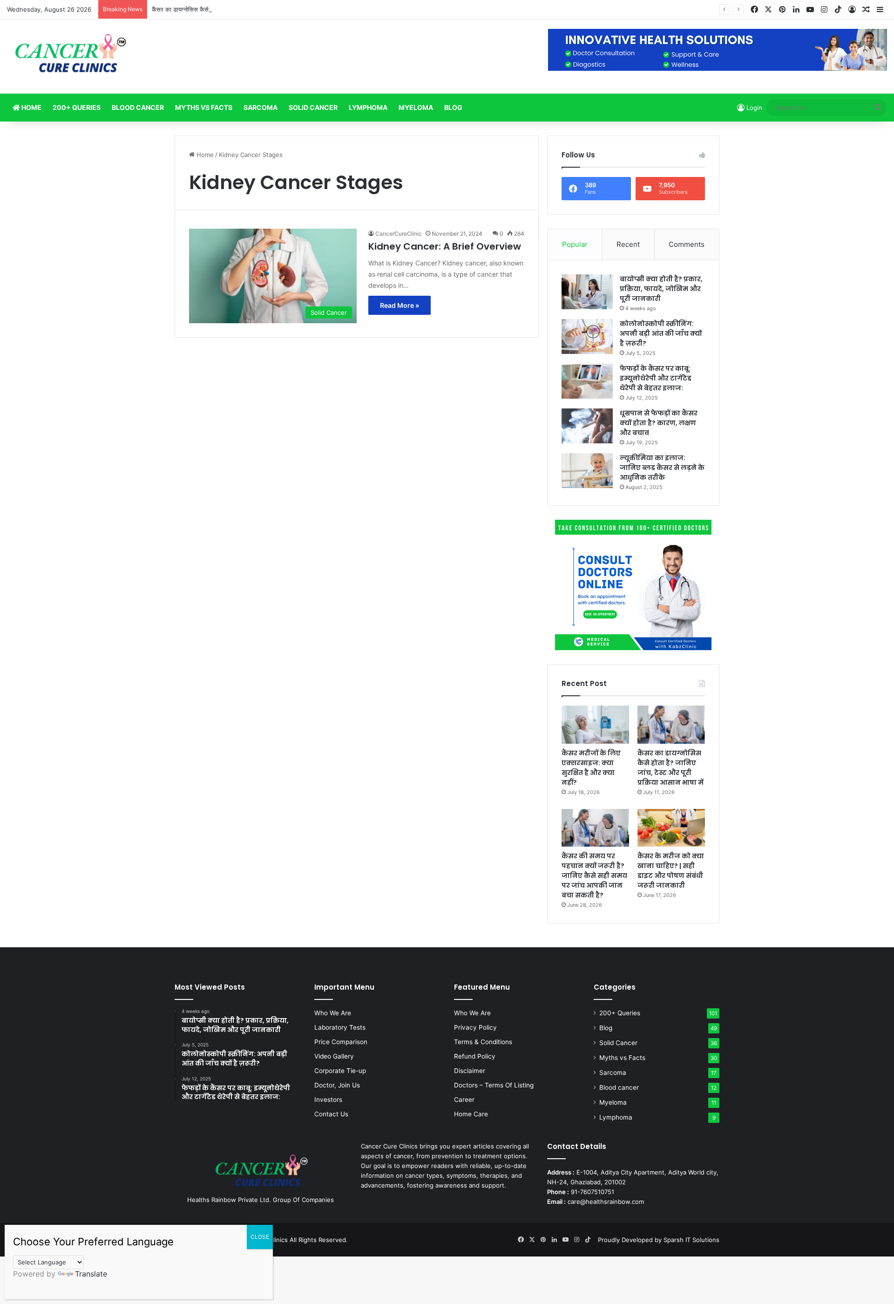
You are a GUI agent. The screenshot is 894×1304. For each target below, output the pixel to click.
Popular (575, 244)
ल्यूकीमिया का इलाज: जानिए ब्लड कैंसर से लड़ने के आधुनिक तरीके (662, 467)
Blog (453, 107)
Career (464, 1099)
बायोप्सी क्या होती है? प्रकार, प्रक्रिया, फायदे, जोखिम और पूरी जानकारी (661, 288)
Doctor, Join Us (337, 1085)
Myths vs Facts (203, 107)
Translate (91, 1273)
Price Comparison (340, 1042)
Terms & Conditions (483, 1042)
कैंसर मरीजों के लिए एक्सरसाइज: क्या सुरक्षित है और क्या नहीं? (591, 767)
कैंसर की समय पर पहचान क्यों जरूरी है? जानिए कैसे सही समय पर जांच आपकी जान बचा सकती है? (594, 875)
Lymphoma (368, 107)
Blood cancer (138, 107)
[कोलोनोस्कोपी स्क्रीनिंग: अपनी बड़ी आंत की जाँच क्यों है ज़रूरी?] (587, 336)
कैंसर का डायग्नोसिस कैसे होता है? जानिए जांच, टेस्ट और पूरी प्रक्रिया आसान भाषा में (245, 9)
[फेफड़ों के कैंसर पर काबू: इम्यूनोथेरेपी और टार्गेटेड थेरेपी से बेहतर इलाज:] (587, 381)
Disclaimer (469, 1070)
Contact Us (331, 1114)
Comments (686, 244)
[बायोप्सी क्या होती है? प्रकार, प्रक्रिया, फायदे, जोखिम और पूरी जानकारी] (587, 291)
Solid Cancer (313, 107)
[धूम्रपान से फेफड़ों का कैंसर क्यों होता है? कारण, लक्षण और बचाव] (587, 425)
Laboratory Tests (340, 1027)
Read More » (399, 305)
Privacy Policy (475, 1027)
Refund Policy (474, 1056)
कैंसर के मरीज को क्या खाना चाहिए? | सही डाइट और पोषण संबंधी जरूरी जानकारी (670, 870)
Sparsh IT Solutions (691, 1239)
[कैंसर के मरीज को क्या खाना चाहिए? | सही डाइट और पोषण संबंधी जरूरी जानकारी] (671, 828)
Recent (628, 244)
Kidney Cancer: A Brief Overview (444, 246)
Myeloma (416, 107)
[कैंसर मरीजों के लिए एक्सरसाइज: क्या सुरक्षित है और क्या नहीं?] (595, 725)
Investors (328, 1099)
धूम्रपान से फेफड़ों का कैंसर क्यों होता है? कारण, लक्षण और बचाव (659, 422)
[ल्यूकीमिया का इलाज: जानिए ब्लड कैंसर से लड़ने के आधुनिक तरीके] (587, 470)
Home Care (471, 1114)
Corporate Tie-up (340, 1070)
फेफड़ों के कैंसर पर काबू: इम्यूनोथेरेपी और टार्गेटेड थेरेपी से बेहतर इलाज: (655, 378)
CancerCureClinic (398, 233)
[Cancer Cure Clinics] (71, 56)
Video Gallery (334, 1056)
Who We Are (332, 1013)
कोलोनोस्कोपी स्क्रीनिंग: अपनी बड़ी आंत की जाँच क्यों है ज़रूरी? (661, 333)
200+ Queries (77, 107)
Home (30, 107)
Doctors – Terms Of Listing (494, 1085)
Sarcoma (261, 107)
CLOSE (260, 1236)
